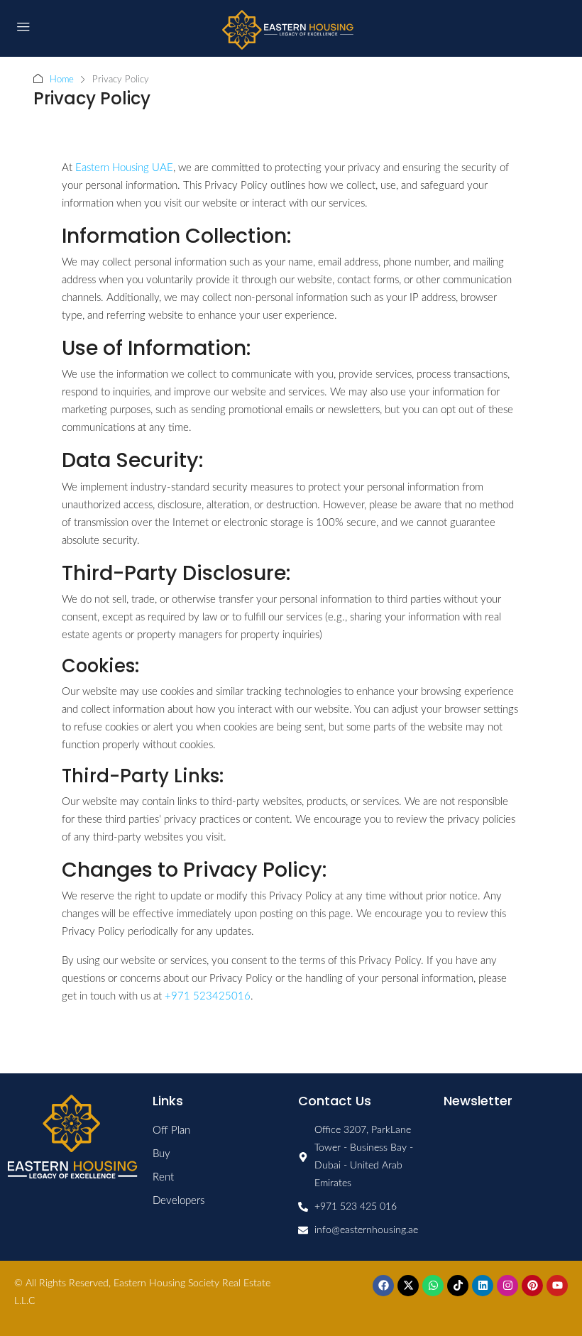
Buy (161, 1154)
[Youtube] (557, 1285)
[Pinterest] (532, 1285)
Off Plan (171, 1130)
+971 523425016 (208, 996)
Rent (163, 1177)
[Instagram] (507, 1285)
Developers (178, 1200)
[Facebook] (383, 1285)
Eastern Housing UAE (124, 168)
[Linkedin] (482, 1285)
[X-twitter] (408, 1285)
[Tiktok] (457, 1285)
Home (62, 79)
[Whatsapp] (433, 1285)
